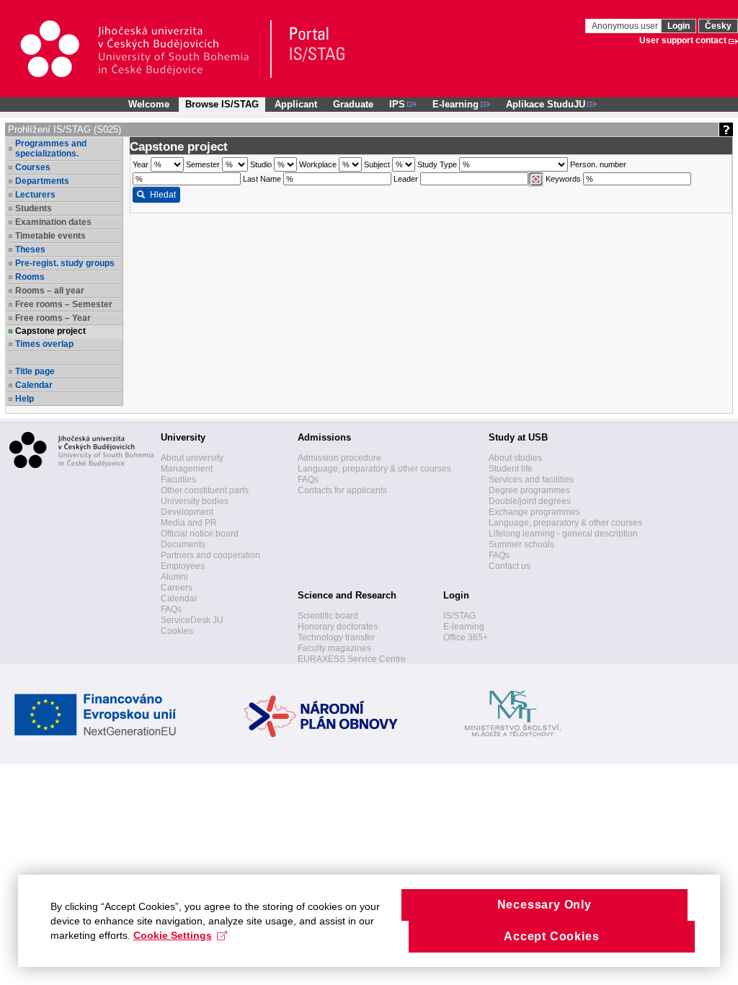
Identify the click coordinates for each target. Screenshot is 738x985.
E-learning (463, 627)
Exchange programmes (534, 512)
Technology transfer (336, 637)
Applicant (296, 104)
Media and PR (189, 523)
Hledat (163, 195)
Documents (183, 544)
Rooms (30, 277)
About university (192, 458)
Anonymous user (626, 26)
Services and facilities (531, 479)
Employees (183, 566)
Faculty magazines (334, 648)
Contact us (509, 566)
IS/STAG (459, 616)
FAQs (171, 609)
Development (187, 512)
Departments (42, 181)
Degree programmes (529, 490)
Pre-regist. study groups (65, 263)
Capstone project (50, 331)
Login (678, 26)
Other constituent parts (205, 490)
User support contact (682, 40)
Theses (30, 249)
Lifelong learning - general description (563, 534)
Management (187, 469)
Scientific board (328, 616)
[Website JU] (145, 49)
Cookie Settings (172, 935)
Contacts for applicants (342, 490)
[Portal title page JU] (310, 49)
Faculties (178, 479)
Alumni (174, 577)
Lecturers (35, 195)
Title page (35, 371)
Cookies (177, 631)
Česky (718, 26)
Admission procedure (339, 458)
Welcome (148, 104)
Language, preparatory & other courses (374, 469)
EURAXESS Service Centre (352, 659)
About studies (515, 458)
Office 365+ (465, 637)
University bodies (194, 501)
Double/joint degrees (530, 501)
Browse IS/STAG (222, 104)
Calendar (34, 385)
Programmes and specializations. (50, 148)
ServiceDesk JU (192, 620)
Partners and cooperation (210, 555)
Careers (176, 588)
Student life (511, 469)
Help (24, 399)
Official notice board (200, 534)
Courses (32, 167)
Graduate (353, 104)
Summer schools (521, 544)
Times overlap (44, 344)
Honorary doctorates (338, 627)
